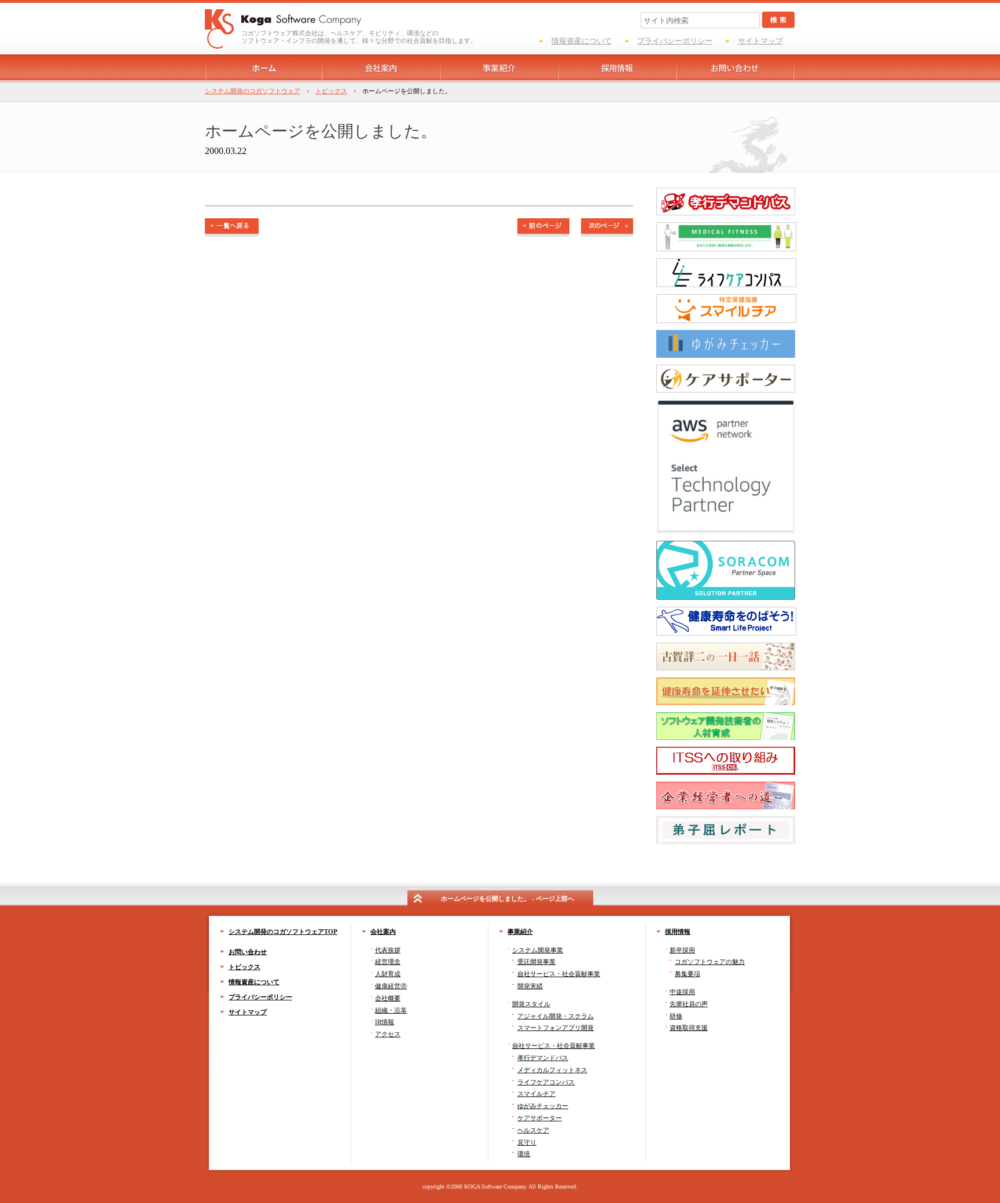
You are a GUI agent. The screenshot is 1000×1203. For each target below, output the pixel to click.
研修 (676, 1016)
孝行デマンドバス (542, 1057)
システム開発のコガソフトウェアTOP (283, 931)
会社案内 (383, 931)
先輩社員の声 (689, 1003)
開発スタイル (531, 1003)
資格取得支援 (689, 1027)
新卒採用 (682, 950)
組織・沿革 (391, 1010)
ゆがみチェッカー (542, 1105)
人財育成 (387, 973)
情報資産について (582, 40)
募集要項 (687, 973)
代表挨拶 (387, 950)
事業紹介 (520, 931)
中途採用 (682, 991)
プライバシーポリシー (674, 40)
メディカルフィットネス (552, 1069)
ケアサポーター (539, 1117)
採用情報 (677, 931)
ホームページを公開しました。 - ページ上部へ (507, 898)
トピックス (331, 90)
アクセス (387, 1033)
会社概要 (387, 998)
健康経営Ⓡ (391, 985)
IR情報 (384, 1021)
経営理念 (387, 961)
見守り (526, 1142)
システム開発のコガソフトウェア (252, 90)
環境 (523, 1153)
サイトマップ (760, 40)
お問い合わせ (248, 951)
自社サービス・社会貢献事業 (553, 1045)
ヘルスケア (533, 1130)
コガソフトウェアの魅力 (710, 961)
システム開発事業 (537, 950)
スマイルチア (536, 1093)
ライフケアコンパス (546, 1082)
